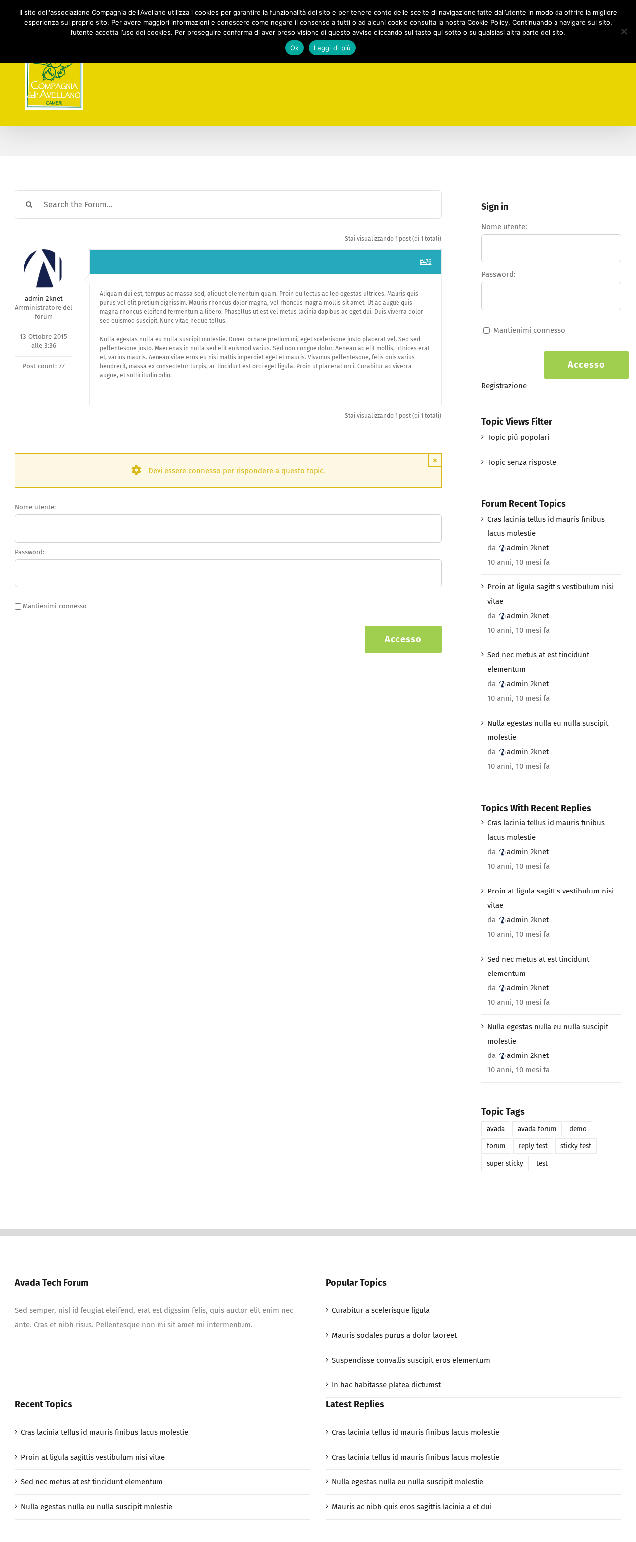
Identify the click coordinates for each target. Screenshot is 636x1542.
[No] (624, 31)
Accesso (403, 639)
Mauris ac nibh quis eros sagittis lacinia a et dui (412, 1506)
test (542, 1163)
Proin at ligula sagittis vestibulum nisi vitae (550, 594)
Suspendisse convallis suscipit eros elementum (411, 1360)
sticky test (575, 1146)
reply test (533, 1146)
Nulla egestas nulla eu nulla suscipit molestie (547, 730)
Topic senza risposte (521, 462)
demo (578, 1129)
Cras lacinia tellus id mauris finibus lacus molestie (546, 526)
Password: (29, 552)
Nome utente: (35, 507)
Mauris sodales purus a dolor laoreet (394, 1335)
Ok (294, 48)
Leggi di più (332, 48)
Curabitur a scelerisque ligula (381, 1310)
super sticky (505, 1163)
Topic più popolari (518, 437)
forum (496, 1146)
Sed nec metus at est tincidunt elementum (538, 662)
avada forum (537, 1129)
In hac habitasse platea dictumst (386, 1384)
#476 (425, 261)
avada (496, 1129)
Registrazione (504, 385)
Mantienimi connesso (55, 606)
